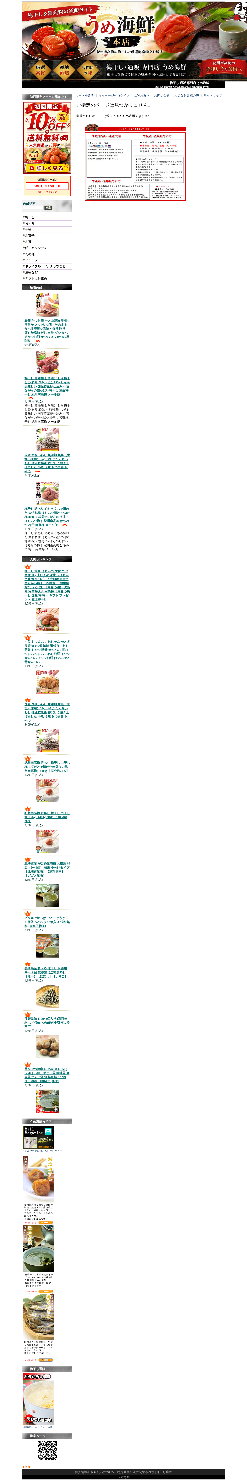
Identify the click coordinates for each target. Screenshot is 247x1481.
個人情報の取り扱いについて (95, 1472)
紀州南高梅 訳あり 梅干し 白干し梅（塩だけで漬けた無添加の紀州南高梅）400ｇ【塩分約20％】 (47, 766)
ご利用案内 (142, 95)
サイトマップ (213, 95)
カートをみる (84, 95)
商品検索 (29, 203)
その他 (30, 254)
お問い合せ (162, 95)
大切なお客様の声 (186, 95)
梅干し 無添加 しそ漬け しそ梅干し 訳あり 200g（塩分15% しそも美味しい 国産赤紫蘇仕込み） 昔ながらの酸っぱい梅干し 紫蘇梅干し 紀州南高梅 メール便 (47, 386)
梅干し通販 (164, 1472)
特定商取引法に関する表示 (135, 1472)
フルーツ (31, 260)
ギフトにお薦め (36, 278)
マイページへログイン (114, 95)
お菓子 (30, 235)
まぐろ (30, 223)
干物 (28, 229)
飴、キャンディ (36, 248)
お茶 (28, 241)
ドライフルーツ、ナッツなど (45, 266)
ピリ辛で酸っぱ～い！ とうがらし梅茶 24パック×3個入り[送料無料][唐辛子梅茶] (47, 922)
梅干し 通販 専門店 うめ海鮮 (189, 83)
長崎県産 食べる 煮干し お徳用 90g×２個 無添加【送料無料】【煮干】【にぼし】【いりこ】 (46, 972)
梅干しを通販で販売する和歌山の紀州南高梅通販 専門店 (182, 87)
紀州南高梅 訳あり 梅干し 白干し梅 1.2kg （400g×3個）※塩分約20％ (47, 817)
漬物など (31, 272)
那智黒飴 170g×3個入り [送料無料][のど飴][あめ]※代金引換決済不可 (47, 1022)
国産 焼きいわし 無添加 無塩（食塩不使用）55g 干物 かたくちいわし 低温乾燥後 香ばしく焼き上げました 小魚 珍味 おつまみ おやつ (47, 463)
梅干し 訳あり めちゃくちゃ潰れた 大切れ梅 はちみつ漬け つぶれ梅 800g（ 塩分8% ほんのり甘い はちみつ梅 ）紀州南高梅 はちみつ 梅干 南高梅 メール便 (47, 517)
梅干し (30, 217)
